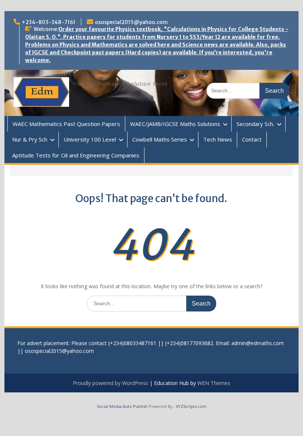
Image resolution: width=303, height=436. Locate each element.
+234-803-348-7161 (48, 22)
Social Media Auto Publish (122, 406)
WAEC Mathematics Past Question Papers (66, 123)
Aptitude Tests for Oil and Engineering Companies (75, 155)
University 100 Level (90, 139)
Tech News (217, 139)
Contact (252, 139)
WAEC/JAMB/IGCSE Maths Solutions (175, 123)
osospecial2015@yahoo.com (131, 22)
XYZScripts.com (191, 406)
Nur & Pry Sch (29, 139)
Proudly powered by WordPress (110, 382)
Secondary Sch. (255, 123)
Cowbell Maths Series (159, 139)
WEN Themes (213, 382)
